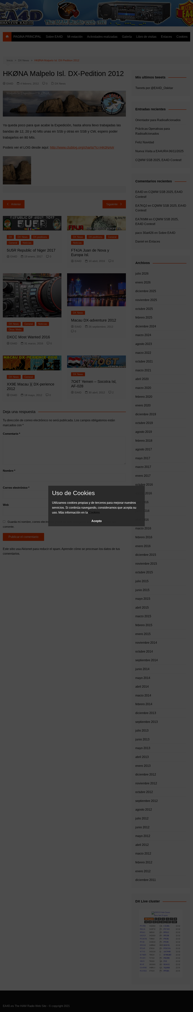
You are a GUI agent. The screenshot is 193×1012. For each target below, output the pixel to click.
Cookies (94, 512)
